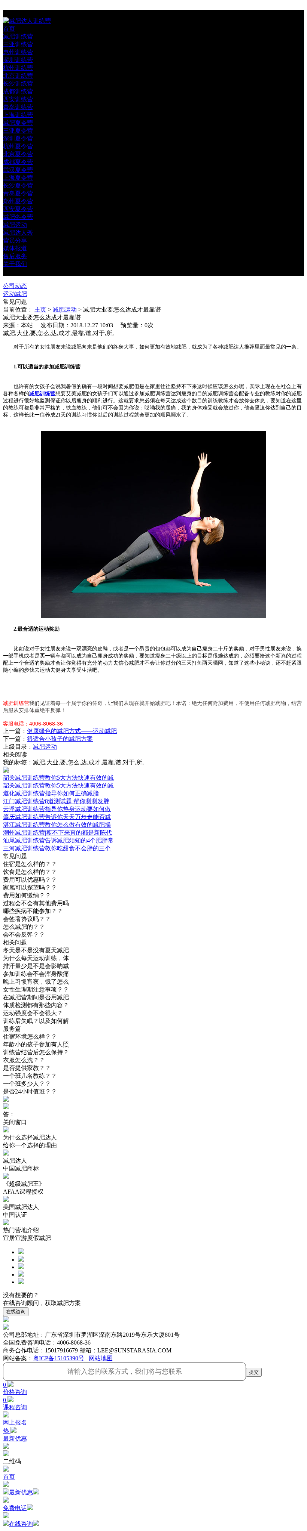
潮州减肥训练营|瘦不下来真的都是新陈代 (57, 832)
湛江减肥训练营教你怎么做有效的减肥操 (57, 825)
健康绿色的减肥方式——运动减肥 (72, 731)
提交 (254, 1372)
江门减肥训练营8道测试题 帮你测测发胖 (56, 801)
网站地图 (101, 1358)
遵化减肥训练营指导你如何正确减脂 (51, 793)
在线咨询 (15, 1311)
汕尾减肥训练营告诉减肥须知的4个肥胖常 (58, 840)
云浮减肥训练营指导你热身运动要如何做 (57, 809)
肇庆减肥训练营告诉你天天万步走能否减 (57, 817)
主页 (40, 309)
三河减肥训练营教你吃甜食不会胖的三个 (57, 848)
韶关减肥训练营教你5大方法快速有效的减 (58, 785)
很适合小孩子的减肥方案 (60, 739)
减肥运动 (65, 309)
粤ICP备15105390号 (58, 1358)
